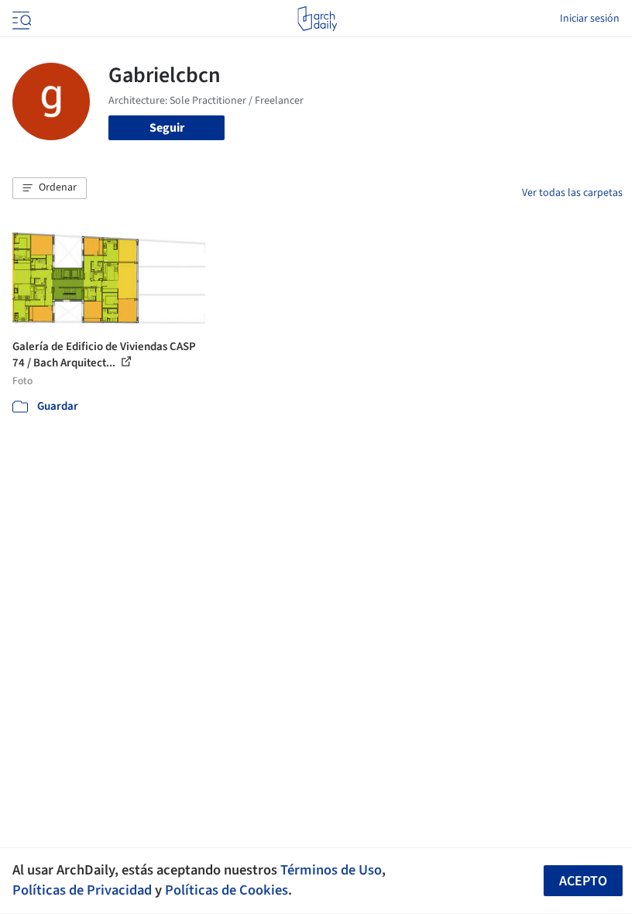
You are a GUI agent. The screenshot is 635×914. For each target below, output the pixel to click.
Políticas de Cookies (226, 890)
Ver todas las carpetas (572, 192)
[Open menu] (20, 18)
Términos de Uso (331, 870)
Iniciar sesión (590, 18)
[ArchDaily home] (317, 18)
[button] (49, 188)
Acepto (583, 881)
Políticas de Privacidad (82, 890)
